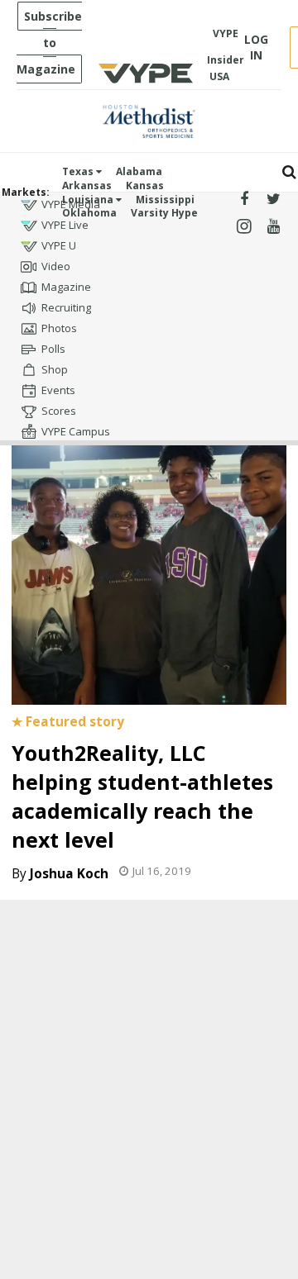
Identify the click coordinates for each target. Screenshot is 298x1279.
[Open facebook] (243, 199)
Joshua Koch (69, 873)
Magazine (66, 286)
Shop (54, 369)
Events (58, 390)
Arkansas (87, 185)
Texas (79, 171)
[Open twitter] (273, 199)
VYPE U (58, 245)
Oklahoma (89, 213)
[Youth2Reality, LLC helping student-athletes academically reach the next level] (149, 558)
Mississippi (165, 200)
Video (55, 266)
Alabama (139, 171)
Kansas (145, 185)
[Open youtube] (273, 226)
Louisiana (89, 200)
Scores (58, 410)
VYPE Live (65, 224)
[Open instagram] (243, 226)
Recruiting (66, 307)
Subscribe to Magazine (49, 42)
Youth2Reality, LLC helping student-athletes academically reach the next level (142, 796)
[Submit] (289, 172)
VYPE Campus (75, 431)
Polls (53, 348)
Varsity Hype (164, 213)
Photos (59, 328)
